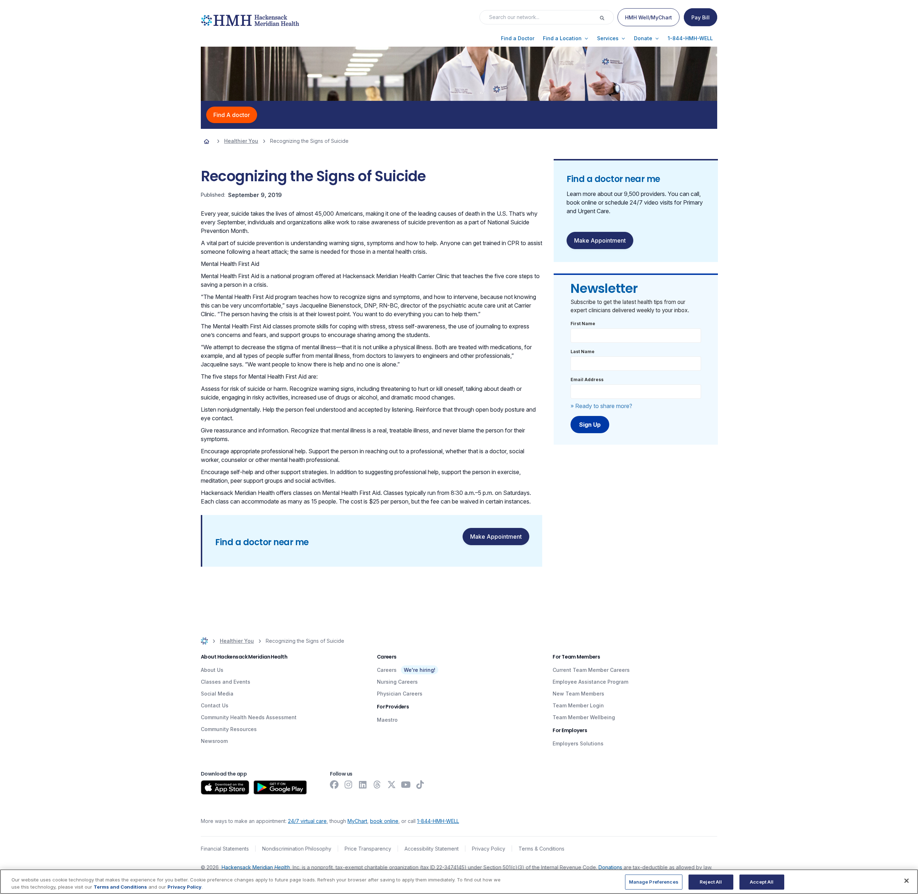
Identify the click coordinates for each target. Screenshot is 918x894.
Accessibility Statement (431, 849)
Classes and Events (225, 682)
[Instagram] (348, 784)
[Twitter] (391, 784)
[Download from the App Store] (225, 787)
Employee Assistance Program (590, 682)
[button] (518, 38)
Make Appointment (496, 536)
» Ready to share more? (601, 405)
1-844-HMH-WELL (438, 821)
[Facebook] (334, 784)
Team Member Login (578, 705)
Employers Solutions (578, 743)
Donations (610, 867)
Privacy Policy (488, 849)
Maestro (387, 720)
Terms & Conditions (541, 849)
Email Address (587, 379)
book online (384, 821)
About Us (212, 670)
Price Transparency (368, 849)
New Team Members (578, 694)
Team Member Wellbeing (584, 717)
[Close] (906, 881)
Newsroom (214, 741)
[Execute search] (606, 17)
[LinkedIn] (363, 784)
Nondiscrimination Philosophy (296, 849)
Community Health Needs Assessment (249, 717)
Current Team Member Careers (591, 670)
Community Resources (229, 729)
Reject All (711, 882)
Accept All (761, 882)
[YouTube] (406, 784)
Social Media (217, 694)
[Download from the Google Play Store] (280, 787)
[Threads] (377, 784)
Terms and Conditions (120, 886)
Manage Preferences (653, 882)
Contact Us (214, 705)
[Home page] (206, 141)
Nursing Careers (397, 682)
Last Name (583, 351)
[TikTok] (420, 784)
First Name (583, 323)
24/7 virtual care (307, 821)
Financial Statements (225, 849)
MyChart (357, 821)
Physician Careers (399, 694)
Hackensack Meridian (256, 867)
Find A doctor (231, 114)
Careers (387, 670)
